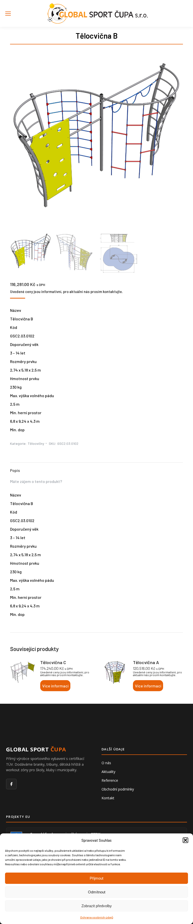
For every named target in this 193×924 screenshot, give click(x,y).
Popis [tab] (15, 470)
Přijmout (96, 878)
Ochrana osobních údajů (96, 917)
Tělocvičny (36, 443)
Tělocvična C (53, 662)
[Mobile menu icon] (8, 14)
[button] (185, 840)
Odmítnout (96, 892)
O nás (106, 762)
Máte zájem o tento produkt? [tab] (36, 481)
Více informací (55, 685)
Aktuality (108, 771)
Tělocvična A (146, 662)
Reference (110, 780)
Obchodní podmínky (118, 789)
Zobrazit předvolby (96, 906)
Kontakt (108, 798)
